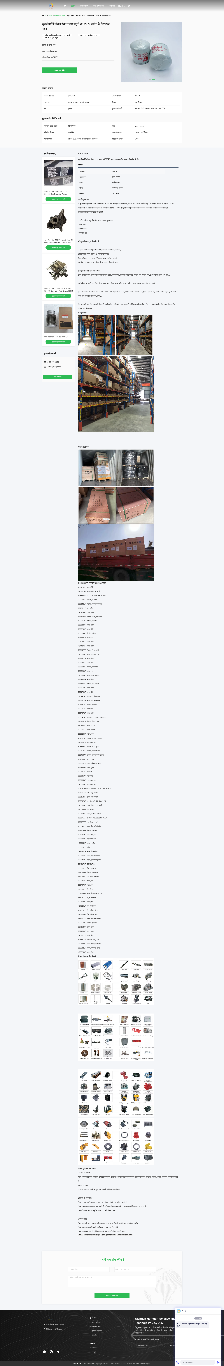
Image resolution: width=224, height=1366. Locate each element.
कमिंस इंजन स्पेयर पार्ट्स (125, 1235)
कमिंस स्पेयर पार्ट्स (59, 15)
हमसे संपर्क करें (98, 6)
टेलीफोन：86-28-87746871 (55, 1325)
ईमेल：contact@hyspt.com (55, 1329)
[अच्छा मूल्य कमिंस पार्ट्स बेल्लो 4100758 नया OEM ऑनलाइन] (58, 318)
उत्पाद (73, 6)
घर (46, 15)
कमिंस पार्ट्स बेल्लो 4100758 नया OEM (56, 337)
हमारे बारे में (84, 6)
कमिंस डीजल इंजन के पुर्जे (92, 1235)
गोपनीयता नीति (77, 1363)
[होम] (51, 6)
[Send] (218, 1362)
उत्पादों (50, 15)
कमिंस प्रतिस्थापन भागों (108, 1235)
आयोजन (112, 6)
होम (65, 6)
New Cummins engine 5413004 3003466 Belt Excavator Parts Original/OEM (55, 194)
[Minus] (218, 1311)
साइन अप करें (175, 1346)
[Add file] (177, 1362)
